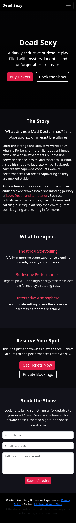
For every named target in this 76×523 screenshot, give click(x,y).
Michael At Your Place (48, 504)
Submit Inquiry (38, 480)
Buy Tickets (20, 76)
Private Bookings (38, 374)
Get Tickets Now (37, 365)
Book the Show (52, 76)
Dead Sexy (12, 5)
